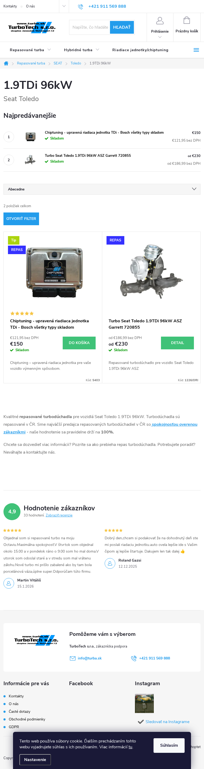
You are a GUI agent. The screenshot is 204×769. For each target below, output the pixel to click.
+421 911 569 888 (154, 658)
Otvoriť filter (21, 218)
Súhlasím (169, 745)
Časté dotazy (19, 711)
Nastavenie (35, 760)
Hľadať (122, 27)
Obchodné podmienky (27, 719)
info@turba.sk (90, 658)
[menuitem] (30, 50)
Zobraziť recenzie (59, 515)
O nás (30, 6)
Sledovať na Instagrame (167, 722)
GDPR (14, 726)
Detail (177, 342)
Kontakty (10, 6)
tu (130, 747)
